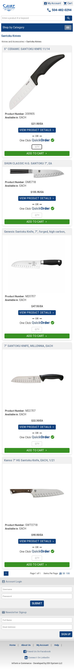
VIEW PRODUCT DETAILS (37, 130)
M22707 (30, 410)
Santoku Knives (33, 41)
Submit (37, 603)
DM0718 (30, 182)
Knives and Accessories (13, 41)
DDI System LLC (54, 663)
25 (60, 573)
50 (64, 573)
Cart (68, 3)
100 (68, 573)
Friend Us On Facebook (38, 651)
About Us (26, 645)
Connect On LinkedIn (38, 657)
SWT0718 (31, 525)
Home (12, 645)
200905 (30, 113)
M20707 (30, 296)
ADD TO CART (37, 153)
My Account (52, 3)
